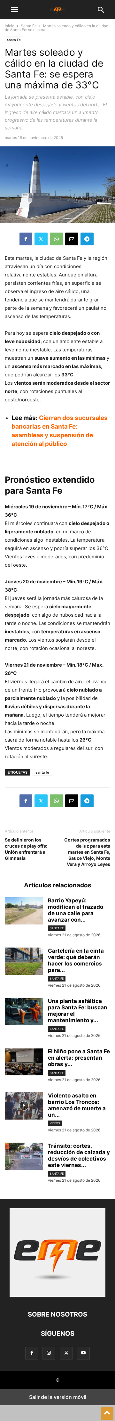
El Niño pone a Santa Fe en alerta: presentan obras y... (79, 1057)
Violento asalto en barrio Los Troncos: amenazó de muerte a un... (77, 1105)
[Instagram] (48, 1353)
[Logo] (57, 1295)
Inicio (9, 25)
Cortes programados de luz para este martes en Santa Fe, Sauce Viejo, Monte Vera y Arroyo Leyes (87, 852)
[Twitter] (41, 239)
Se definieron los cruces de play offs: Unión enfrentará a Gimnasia (26, 849)
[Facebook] (25, 239)
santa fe (42, 772)
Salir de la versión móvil (57, 1397)
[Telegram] (87, 239)
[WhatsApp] (56, 239)
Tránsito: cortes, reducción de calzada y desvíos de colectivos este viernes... (79, 1155)
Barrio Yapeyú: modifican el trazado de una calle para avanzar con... (75, 910)
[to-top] (107, 1410)
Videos (55, 1123)
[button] (14, 9)
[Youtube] (83, 1353)
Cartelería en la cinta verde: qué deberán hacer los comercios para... (76, 960)
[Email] (71, 239)
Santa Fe (29, 25)
